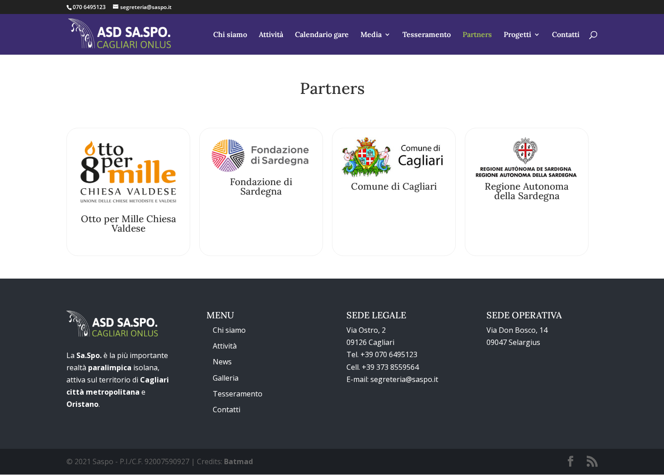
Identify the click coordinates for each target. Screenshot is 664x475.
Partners (477, 35)
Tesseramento (426, 35)
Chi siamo (230, 35)
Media (371, 35)
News (222, 362)
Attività (271, 35)
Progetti (517, 35)
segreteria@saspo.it (404, 379)
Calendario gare (322, 35)
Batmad (238, 461)
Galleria (225, 378)
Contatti (566, 35)
